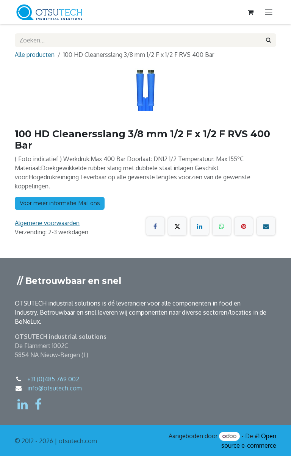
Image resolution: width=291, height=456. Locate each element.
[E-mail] (266, 226)
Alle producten (35, 54)
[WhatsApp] (222, 226)
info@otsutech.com (54, 388)
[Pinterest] (244, 226)
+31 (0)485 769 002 (53, 379)
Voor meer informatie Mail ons (60, 203)
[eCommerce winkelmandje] (250, 12)
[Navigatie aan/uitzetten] (268, 12)
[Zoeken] (268, 40)
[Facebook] (155, 226)
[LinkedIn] (200, 226)
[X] (177, 226)
